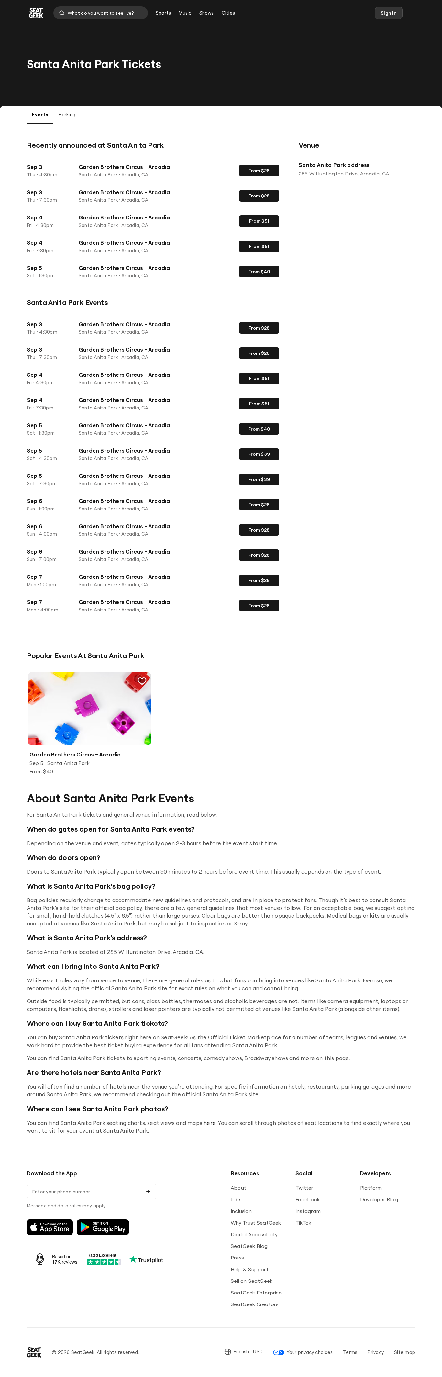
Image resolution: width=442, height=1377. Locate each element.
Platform (371, 1187)
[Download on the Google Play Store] (103, 1227)
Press (237, 1257)
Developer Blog (379, 1199)
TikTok (303, 1222)
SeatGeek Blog (249, 1246)
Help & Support (250, 1269)
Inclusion (241, 1211)
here (210, 1122)
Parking (67, 114)
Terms (350, 1352)
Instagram (308, 1211)
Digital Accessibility (254, 1234)
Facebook (307, 1199)
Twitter (304, 1187)
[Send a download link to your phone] (148, 1191)
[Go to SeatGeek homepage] (36, 13)
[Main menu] (411, 13)
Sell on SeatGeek (251, 1281)
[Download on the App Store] (50, 1227)
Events (40, 114)
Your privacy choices (310, 1352)
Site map (404, 1352)
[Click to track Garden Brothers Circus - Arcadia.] (142, 681)
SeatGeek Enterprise (256, 1292)
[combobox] (100, 12)
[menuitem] (163, 13)
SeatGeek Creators (254, 1304)
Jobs (236, 1199)
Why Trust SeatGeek (256, 1222)
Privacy (376, 1352)
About (238, 1187)
